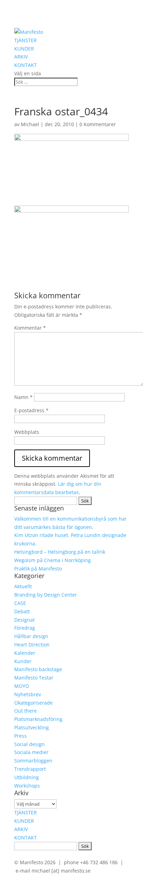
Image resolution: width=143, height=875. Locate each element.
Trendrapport (30, 769)
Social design (29, 744)
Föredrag (24, 627)
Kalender (24, 653)
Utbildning (26, 777)
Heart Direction (32, 644)
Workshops (27, 785)
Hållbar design (31, 636)
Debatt (22, 611)
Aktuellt (23, 586)
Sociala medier (31, 752)
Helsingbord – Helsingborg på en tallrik (59, 551)
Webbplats (26, 432)
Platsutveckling (31, 727)
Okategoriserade (33, 702)
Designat (24, 619)
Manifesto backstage (38, 669)
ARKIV (21, 56)
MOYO (21, 686)
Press (20, 735)
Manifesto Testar (33, 677)
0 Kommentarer (97, 124)
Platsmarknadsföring (38, 719)
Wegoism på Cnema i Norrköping (52, 560)
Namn (23, 397)
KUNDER (24, 48)
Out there (25, 710)
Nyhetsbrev (27, 694)
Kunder (23, 661)
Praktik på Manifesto (38, 568)
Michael (30, 124)
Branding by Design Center (45, 594)
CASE (20, 603)
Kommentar (30, 327)
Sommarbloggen (33, 760)
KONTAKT (25, 65)
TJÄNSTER (25, 40)
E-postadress (31, 410)
